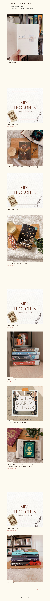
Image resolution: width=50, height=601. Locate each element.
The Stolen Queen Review (17, 263)
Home (12, 8)
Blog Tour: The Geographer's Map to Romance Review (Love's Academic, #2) (22, 466)
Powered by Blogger (26, 597)
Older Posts (39, 589)
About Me (17, 8)
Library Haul (12, 380)
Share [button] (8, 64)
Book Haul (11, 583)
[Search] (42, 3)
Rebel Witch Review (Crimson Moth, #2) (22, 167)
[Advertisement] (25, 76)
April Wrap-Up (12, 62)
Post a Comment (13, 64)
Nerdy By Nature (21, 3)
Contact (22, 8)
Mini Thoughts (13, 124)
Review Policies (29, 8)
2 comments (12, 265)
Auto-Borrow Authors (16, 422)
